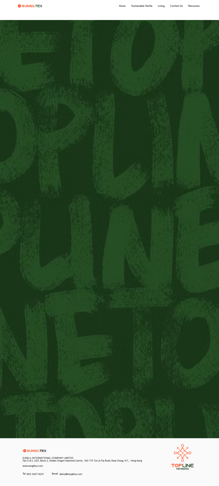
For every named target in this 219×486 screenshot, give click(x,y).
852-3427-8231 (35, 474)
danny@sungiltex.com (70, 474)
